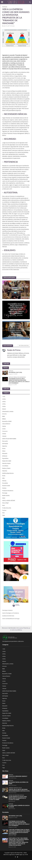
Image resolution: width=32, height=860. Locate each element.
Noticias (4, 7)
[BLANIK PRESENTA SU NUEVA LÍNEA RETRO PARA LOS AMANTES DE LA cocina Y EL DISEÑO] (5, 797)
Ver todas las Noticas (23, 345)
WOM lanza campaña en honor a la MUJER (19, 806)
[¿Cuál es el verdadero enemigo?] (5, 776)
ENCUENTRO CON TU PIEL (16, 288)
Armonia (11, 788)
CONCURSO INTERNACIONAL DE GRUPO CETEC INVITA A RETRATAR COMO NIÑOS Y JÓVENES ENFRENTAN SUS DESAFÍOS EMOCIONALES (16, 329)
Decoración (16, 795)
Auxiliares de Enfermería (8, 616)
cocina (10, 795)
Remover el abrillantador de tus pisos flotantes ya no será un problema (16, 629)
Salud (20, 788)
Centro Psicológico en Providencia (10, 613)
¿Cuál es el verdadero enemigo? (18, 776)
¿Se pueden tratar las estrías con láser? (18, 783)
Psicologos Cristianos (7, 610)
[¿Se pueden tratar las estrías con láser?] (5, 782)
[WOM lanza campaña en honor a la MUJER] (5, 805)
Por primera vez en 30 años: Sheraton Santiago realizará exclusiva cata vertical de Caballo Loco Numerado (16, 308)
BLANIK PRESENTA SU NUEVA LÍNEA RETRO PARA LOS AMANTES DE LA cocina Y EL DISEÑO (18, 798)
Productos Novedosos (20, 377)
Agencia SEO (14, 852)
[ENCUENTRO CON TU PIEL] (5, 372)
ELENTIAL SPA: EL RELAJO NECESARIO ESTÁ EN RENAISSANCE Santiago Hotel (19, 790)
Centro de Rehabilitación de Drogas (10, 618)
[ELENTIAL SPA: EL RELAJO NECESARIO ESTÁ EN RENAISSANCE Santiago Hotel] (5, 789)
